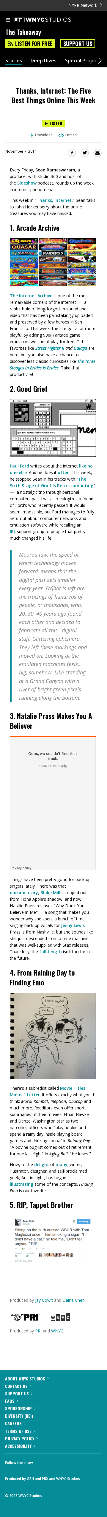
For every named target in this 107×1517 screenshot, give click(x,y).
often (64, 472)
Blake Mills (51, 892)
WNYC (57, 1331)
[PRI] (25, 1319)
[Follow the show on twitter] (59, 1461)
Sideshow (27, 183)
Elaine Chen (73, 1300)
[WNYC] (60, 1319)
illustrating (21, 1184)
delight (41, 1164)
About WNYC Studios (25, 1378)
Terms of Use (18, 1431)
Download (44, 134)
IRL (13, 531)
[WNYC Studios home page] (50, 20)
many (61, 1164)
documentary (24, 892)
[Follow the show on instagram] (75, 1461)
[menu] (8, 20)
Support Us (77, 43)
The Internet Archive (31, 295)
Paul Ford (19, 466)
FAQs (10, 1401)
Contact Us (16, 1386)
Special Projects (83, 61)
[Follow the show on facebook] (43, 1461)
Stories (13, 61)
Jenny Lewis (73, 925)
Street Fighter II (49, 348)
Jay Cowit (44, 1300)
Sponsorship (18, 1408)
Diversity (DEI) (19, 1416)
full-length (50, 951)
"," (55, 200)
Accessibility (18, 1446)
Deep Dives (43, 61)
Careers (13, 1423)
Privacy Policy (19, 1438)
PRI (38, 1331)
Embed (71, 134)
